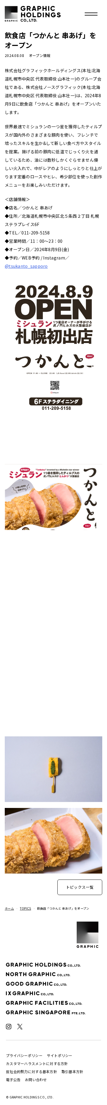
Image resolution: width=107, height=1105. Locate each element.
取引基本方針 (73, 1071)
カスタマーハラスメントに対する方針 (37, 1063)
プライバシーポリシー (24, 1055)
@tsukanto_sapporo (26, 266)
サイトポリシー (60, 1055)
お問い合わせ (36, 1079)
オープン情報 (40, 55)
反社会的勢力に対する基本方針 (31, 1071)
